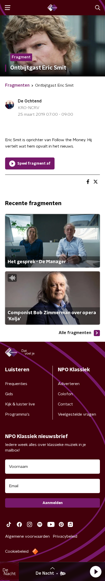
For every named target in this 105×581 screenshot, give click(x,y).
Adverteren (69, 384)
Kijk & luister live (20, 404)
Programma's (17, 414)
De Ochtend (30, 101)
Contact (65, 404)
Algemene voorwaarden (27, 536)
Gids (9, 394)
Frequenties (16, 384)
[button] (95, 571)
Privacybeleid (65, 536)
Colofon (65, 394)
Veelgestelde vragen (77, 414)
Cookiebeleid (17, 551)
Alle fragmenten (75, 333)
